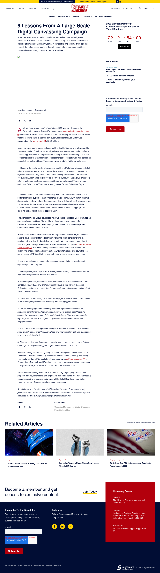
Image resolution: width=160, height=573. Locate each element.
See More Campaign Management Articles (140, 422)
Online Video (64, 410)
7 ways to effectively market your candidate (120, 80)
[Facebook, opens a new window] (20, 121)
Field (56, 410)
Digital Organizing (82, 406)
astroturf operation (74, 358)
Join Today (90, 491)
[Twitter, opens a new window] (70, 526)
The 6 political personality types (120, 75)
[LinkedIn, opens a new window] (30, 121)
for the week (38, 140)
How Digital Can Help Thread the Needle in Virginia (123, 70)
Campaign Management (64, 406)
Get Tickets (124, 46)
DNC (9, 460)
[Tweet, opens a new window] (25, 121)
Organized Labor (64, 460)
